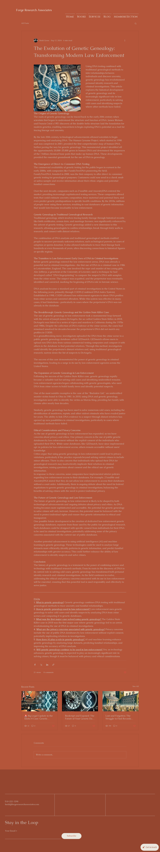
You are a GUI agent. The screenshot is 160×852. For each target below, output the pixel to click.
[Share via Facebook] (35, 664)
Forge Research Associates (34, 10)
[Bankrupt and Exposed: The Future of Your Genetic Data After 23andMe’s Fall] (80, 701)
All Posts (25, 23)
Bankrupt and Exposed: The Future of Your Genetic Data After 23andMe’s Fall (79, 717)
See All (136, 686)
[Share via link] (53, 664)
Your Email (10, 831)
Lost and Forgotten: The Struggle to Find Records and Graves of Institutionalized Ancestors (120, 717)
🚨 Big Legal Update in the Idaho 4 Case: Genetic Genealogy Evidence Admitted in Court (38, 717)
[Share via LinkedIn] (47, 664)
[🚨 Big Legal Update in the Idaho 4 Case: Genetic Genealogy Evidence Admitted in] (39, 701)
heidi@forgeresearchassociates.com (22, 804)
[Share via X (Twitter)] (41, 664)
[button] (135, 23)
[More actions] (124, 40)
